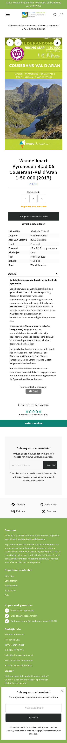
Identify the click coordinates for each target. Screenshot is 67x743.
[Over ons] (43, 512)
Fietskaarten (11, 585)
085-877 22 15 (16, 650)
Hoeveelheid (33, 192)
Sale (7, 595)
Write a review (33, 423)
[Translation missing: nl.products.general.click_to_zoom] (57, 42)
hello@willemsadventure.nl (19, 655)
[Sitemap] (13, 505)
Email (35, 391)
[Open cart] (60, 14)
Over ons (51, 511)
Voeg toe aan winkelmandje (34, 216)
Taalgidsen (10, 590)
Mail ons (20, 511)
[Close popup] (62, 691)
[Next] (58, 4)
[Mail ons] (13, 512)
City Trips (9, 576)
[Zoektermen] (41, 505)
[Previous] (8, 4)
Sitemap (20, 504)
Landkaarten (11, 580)
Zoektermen (51, 504)
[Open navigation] (8, 15)
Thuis (10, 25)
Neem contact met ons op (33, 387)
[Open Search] (55, 14)
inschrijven (52, 465)
